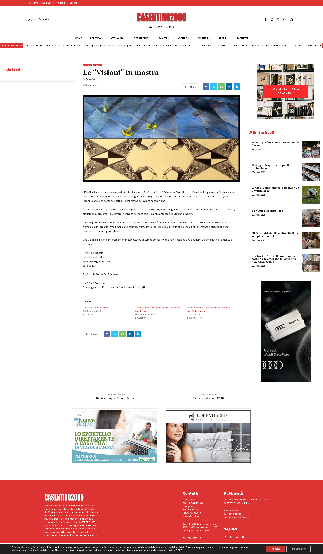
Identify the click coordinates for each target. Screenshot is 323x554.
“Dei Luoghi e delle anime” (96, 307)
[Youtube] (284, 19)
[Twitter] (278, 19)
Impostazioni (299, 548)
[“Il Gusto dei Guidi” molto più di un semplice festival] (311, 240)
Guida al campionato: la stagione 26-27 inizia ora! (164, 45)
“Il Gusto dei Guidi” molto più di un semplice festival (259, 45)
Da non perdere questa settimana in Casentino (53, 45)
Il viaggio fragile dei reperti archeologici (108, 45)
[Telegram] (237, 86)
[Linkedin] (229, 86)
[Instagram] (271, 19)
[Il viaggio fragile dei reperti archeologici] (311, 172)
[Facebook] (265, 19)
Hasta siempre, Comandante (115, 398)
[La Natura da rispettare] (311, 218)
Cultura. (87, 65)
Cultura (98, 65)
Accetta (276, 548)
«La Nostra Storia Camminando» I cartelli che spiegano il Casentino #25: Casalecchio (274, 259)
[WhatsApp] (221, 86)
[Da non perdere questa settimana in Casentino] (311, 149)
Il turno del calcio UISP (208, 398)
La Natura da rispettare (211, 45)
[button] (291, 19)
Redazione (91, 79)
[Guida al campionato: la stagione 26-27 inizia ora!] (311, 195)
